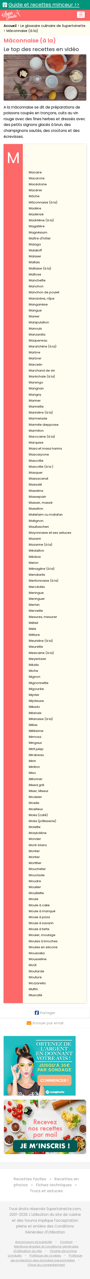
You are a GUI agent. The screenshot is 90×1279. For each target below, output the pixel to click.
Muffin (33, 989)
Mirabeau (36, 755)
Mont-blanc (38, 845)
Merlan (34, 605)
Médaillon (36, 551)
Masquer (36, 473)
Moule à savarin (41, 923)
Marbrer (35, 358)
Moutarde (36, 971)
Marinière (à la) (41, 412)
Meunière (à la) (41, 641)
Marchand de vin (42, 370)
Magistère (37, 226)
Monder (35, 839)
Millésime (36, 731)
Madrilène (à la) (41, 220)
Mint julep (36, 749)
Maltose (35, 274)
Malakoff (35, 250)
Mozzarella (37, 983)
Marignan (36, 388)
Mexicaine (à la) (41, 653)
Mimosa (35, 737)
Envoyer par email (48, 1023)
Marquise (36, 442)
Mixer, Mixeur (38, 791)
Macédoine (38, 184)
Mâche (34, 196)
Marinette (36, 406)
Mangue (35, 310)
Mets (32, 629)
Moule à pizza (39, 917)
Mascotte (36, 461)
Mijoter (34, 695)
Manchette (37, 280)
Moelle (34, 803)
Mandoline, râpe (41, 298)
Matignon (36, 521)
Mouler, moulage (42, 935)
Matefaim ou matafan (46, 515)
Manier (34, 316)
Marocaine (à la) (42, 437)
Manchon (36, 286)
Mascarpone (39, 454)
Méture (34, 635)
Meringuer (37, 599)
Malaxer (35, 256)
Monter (34, 851)
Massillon (36, 509)
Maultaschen (39, 527)
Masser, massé (41, 503)
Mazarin (35, 539)
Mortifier (35, 863)
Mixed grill (36, 785)
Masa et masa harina (45, 448)
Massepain (37, 497)
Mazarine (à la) (40, 545)
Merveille (36, 611)
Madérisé (36, 214)
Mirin (32, 761)
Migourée (36, 689)
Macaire (35, 172)
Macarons (37, 178)
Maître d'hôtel (39, 238)
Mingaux (35, 743)
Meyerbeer (37, 659)
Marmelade (38, 418)
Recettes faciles (30, 1179)
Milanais (35, 713)
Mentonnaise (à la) (43, 581)
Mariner (35, 401)
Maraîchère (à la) (42, 346)
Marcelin (35, 364)
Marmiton (36, 431)
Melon (33, 563)
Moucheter (37, 869)
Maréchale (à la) (42, 376)
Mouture (35, 977)
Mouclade (37, 875)
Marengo (36, 382)
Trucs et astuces (46, 1191)
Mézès (34, 665)
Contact (66, 1242)
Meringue (36, 593)
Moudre (35, 881)
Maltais (34, 262)
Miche (33, 671)
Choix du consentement (46, 1265)
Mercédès (37, 587)
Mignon (34, 677)
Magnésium (38, 232)
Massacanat (38, 478)
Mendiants (37, 575)
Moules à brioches (43, 941)
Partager (47, 1012)
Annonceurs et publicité (33, 1242)
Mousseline (38, 959)
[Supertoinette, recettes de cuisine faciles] (11, 15)
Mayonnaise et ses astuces (50, 533)
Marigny (35, 395)
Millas (33, 725)
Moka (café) (38, 815)
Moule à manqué (42, 911)
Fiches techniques (54, 1185)
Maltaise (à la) (40, 268)
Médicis (35, 557)
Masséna (36, 491)
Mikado (34, 707)
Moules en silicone (43, 947)
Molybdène (38, 833)
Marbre (34, 352)
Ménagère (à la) (41, 569)
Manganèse (38, 304)
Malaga (35, 244)
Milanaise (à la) (41, 719)
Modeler (35, 797)
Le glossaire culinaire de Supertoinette (52, 25)
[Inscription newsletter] (45, 1126)
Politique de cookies (45, 1255)
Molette (35, 827)
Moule (33, 899)
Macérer (35, 190)
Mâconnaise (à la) (22, 30)
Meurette (36, 647)
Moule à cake (39, 905)
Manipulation (39, 322)
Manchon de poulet (44, 292)
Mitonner (35, 779)
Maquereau (38, 340)
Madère (35, 208)
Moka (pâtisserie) (42, 821)
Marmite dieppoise (44, 425)
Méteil (33, 623)
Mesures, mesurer (43, 617)
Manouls (35, 328)
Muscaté (35, 995)
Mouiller (35, 887)
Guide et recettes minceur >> (43, 4)
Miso (32, 773)
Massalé (35, 484)
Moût (32, 965)
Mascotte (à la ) (41, 467)
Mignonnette (38, 683)
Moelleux (36, 809)
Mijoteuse (36, 701)
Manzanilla (37, 334)
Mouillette (36, 893)
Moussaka (37, 953)
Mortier (34, 857)
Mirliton (34, 767)
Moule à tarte (39, 929)
